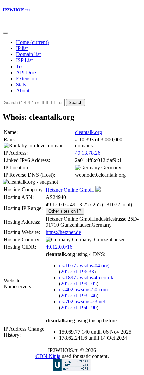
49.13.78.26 (87, 153)
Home (32, 42)
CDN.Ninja (47, 356)
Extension (26, 78)
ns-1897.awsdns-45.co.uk (86, 277)
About (22, 90)
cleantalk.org (88, 132)
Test (20, 66)
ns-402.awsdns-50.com (83, 289)
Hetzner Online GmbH (70, 190)
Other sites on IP (64, 211)
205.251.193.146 (79, 295)
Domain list (28, 54)
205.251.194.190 (79, 307)
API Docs (26, 72)
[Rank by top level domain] (34, 146)
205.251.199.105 (79, 283)
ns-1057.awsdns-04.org (84, 265)
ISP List (24, 60)
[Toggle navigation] (5, 33)
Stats (21, 84)
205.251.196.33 (77, 271)
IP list (22, 48)
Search (75, 102)
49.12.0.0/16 (59, 247)
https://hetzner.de (63, 232)
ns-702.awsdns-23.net (82, 301)
